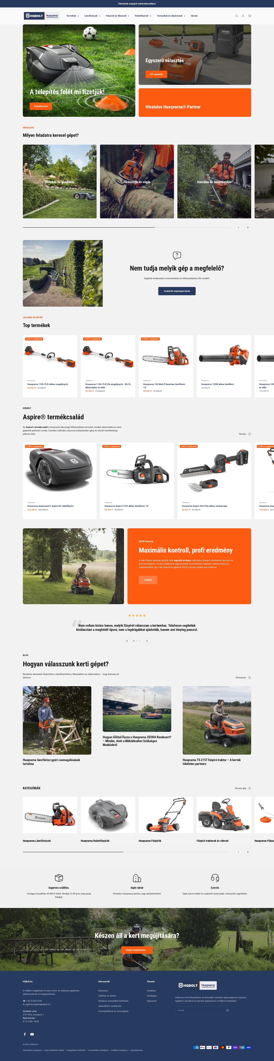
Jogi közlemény (136, 1050)
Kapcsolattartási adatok (54, 1050)
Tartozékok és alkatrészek (169, 16)
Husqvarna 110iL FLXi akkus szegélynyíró (47, 384)
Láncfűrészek (90, 16)
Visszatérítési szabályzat (98, 1050)
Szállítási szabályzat (119, 1050)
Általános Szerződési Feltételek (113, 1001)
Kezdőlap (151, 990)
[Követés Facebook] (25, 1034)
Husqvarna (31, 381)
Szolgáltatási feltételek (76, 1050)
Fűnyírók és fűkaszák (116, 16)
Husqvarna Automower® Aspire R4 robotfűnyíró (50, 506)
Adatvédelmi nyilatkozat (109, 1006)
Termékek (71, 16)
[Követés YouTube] (32, 1034)
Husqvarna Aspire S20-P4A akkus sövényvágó (204, 506)
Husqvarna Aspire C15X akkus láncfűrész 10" (127, 506)
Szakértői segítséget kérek (177, 291)
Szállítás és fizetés (107, 996)
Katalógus (152, 996)
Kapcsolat (103, 990)
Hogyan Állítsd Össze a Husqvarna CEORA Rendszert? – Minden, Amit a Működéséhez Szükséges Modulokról (137, 741)
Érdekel (148, 580)
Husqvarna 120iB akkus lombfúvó (217, 384)
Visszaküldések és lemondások (113, 1011)
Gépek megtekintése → (137, 950)
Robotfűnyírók (141, 16)
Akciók (194, 16)
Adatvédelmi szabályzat (32, 1050)
